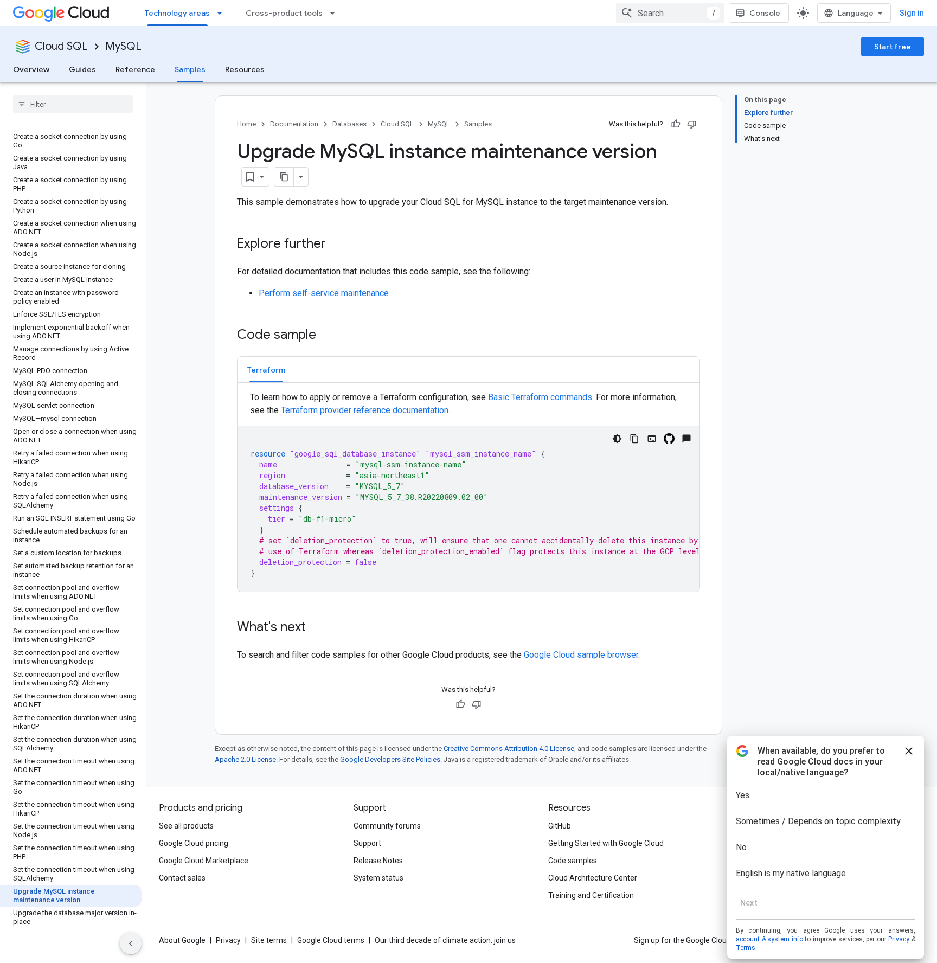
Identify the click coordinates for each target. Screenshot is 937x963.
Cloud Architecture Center (592, 878)
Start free (892, 47)
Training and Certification (591, 895)
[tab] (266, 369)
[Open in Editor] (651, 438)
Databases (349, 124)
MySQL (123, 46)
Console (764, 13)
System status (378, 878)
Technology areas (177, 13)
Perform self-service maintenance (324, 293)
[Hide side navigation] (131, 943)
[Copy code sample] (634, 438)
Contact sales (182, 878)
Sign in (912, 13)
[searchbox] (73, 104)
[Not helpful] (692, 124)
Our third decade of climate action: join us (445, 940)
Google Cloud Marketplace (203, 860)
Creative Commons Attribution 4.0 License (509, 748)
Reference (135, 69)
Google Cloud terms (330, 940)
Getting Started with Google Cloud (606, 843)
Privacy (228, 940)
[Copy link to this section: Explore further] (337, 244)
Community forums (387, 825)
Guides (82, 69)
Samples (190, 69)
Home (246, 124)
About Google (182, 940)
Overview (31, 69)
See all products (186, 825)
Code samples (572, 860)
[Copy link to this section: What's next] (317, 627)
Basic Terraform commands (540, 397)
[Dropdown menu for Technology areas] (223, 13)
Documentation (294, 124)
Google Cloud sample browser (581, 655)
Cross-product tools (284, 13)
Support (367, 843)
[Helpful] (676, 124)
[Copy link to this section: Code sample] (327, 335)
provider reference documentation (364, 410)
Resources (245, 69)
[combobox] (670, 13)
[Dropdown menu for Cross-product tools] (336, 13)
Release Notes (378, 860)
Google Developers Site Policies (390, 759)
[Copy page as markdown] (284, 177)
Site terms (269, 940)
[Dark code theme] (617, 438)
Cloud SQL (61, 46)
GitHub (559, 825)
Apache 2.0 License (245, 759)
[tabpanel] (468, 491)
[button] (266, 369)
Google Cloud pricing (193, 843)
